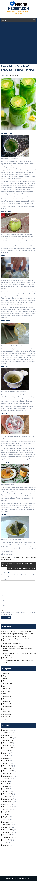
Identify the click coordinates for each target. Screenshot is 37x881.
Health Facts (8, 557)
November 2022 (8, 801)
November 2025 (8, 738)
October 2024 (7, 745)
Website (3, 605)
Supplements (7, 714)
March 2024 (6, 763)
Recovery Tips (7, 706)
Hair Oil (5, 694)
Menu (4, 20)
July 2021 (6, 842)
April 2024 (6, 761)
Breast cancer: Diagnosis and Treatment (15, 636)
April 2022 (6, 819)
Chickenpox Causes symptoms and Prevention (17, 631)
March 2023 (6, 791)
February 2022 (7, 824)
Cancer (5, 678)
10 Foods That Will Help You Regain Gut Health (21, 568)
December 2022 (8, 799)
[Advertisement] (18, 45)
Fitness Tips (6, 688)
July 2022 (6, 812)
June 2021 (6, 845)
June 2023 (6, 784)
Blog (2, 557)
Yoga (4, 719)
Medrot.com (18, 8)
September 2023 (8, 776)
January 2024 (7, 768)
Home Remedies (8, 699)
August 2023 (7, 778)
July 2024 (6, 753)
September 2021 (8, 837)
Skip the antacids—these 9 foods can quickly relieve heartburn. (17, 564)
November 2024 (8, 743)
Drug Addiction (7, 683)
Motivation (6, 701)
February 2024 (7, 766)
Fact (4, 686)
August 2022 (7, 809)
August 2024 (7, 750)
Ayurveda (6, 673)
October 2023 (7, 773)
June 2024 (6, 755)
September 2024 (8, 748)
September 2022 (8, 807)
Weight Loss (7, 717)
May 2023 (6, 786)
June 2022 (6, 814)
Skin (4, 709)
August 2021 (7, 840)
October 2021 (7, 835)
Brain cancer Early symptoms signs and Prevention (18, 634)
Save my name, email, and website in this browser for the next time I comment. (18, 613)
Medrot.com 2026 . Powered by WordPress (18, 878)
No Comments (14, 75)
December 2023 (8, 771)
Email (3, 600)
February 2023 (7, 794)
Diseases (6, 681)
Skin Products (7, 711)
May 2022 (6, 817)
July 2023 (6, 781)
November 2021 (8, 832)
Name (3, 595)
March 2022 (6, 822)
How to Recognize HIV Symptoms (13, 646)
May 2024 (6, 758)
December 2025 (8, 735)
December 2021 (8, 830)
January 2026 (7, 732)
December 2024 (8, 740)
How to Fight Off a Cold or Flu (12, 643)
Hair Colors (6, 691)
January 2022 (7, 827)
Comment (4, 579)
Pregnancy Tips (8, 704)
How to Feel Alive (8, 658)
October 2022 (7, 804)
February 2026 (7, 730)
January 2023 (7, 796)
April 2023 (6, 789)
